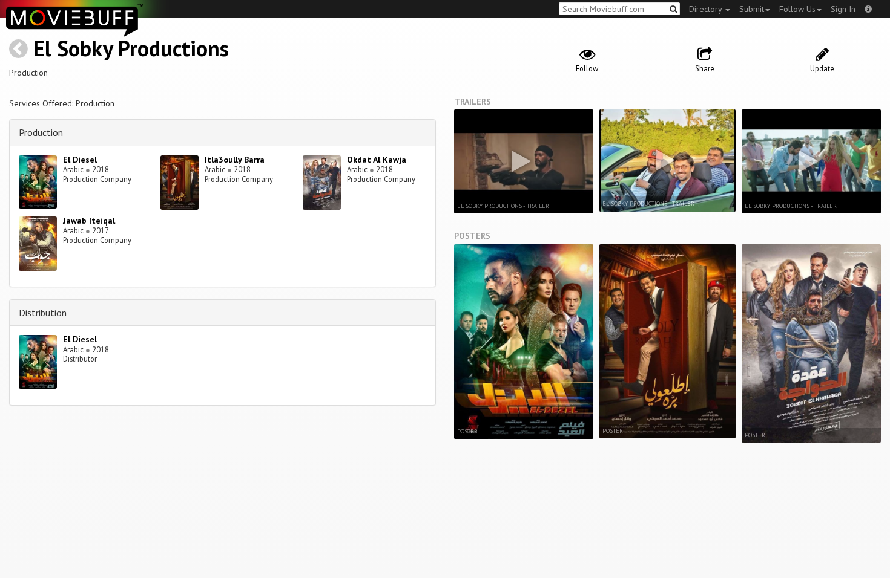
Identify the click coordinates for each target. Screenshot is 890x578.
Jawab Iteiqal (89, 220)
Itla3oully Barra (235, 159)
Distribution (43, 313)
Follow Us (797, 9)
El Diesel (80, 159)
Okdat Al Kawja (376, 159)
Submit (751, 9)
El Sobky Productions (131, 48)
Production (41, 132)
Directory (706, 9)
